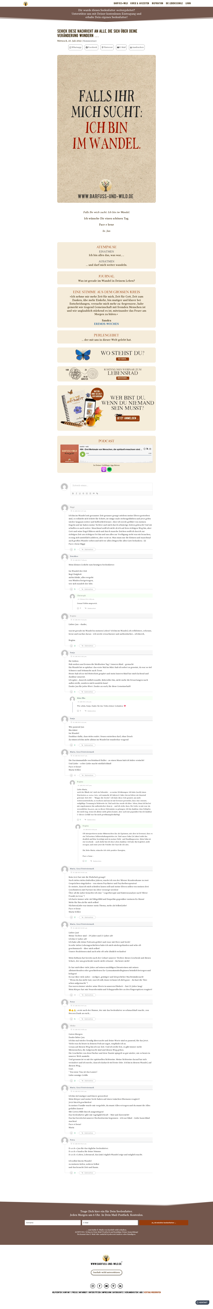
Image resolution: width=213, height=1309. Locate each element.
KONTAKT (67, 1292)
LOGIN (188, 3)
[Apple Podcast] (103, 470)
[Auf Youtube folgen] (106, 1286)
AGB (140, 1292)
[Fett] (73, 493)
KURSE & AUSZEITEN (139, 3)
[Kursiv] (76, 493)
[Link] (97, 493)
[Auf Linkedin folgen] (120, 1286)
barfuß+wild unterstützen (106, 1272)
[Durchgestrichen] (83, 493)
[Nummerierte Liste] (87, 493)
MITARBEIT (83, 1292)
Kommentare (90, 41)
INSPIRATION (157, 3)
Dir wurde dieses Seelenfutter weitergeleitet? (106, 10)
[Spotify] (109, 470)
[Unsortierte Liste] (90, 493)
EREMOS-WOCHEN (106, 323)
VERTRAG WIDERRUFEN (152, 1292)
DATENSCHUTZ (118, 1292)
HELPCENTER (57, 1292)
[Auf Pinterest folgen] (113, 1286)
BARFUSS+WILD (121, 3)
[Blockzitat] (93, 493)
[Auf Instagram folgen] (92, 1286)
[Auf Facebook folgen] (99, 1286)
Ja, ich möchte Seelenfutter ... (163, 1223)
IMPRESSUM (106, 1292)
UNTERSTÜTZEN (95, 1292)
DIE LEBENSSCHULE (174, 3)
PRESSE (75, 1292)
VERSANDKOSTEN (131, 1292)
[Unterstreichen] (80, 493)
